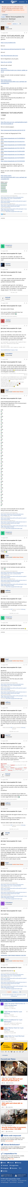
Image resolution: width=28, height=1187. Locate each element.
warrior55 (6, 1037)
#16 (26, 808)
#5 (26, 325)
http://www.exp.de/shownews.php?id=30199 (13, 130)
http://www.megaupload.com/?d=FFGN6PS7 (13, 157)
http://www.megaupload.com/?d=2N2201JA (12, 141)
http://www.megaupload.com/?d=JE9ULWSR (13, 151)
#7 (26, 395)
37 (3, 1107)
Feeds (4, 1162)
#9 (26, 561)
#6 (26, 359)
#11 (26, 622)
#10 (26, 596)
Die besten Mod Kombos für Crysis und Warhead (15, 1004)
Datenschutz (20, 1182)
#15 (26, 779)
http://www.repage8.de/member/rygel (14, 211)
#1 (26, 32)
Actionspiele (11, 1006)
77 (3, 1131)
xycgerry (6, 1015)
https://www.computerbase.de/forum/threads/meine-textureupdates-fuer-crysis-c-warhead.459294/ (12, 198)
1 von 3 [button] (9, 23)
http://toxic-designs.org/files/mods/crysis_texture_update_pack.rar (14, 70)
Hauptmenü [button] (3, 2)
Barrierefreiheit (13, 1182)
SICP (11, 609)
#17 (26, 838)
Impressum (3, 1180)
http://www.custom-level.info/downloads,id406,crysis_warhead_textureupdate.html (14, 81)
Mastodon (14, 1168)
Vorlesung (23, 609)
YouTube (5, 1171)
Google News (14, 1165)
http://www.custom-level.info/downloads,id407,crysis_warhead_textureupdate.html (14, 177)
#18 (26, 868)
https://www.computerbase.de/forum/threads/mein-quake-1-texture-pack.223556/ (14, 201)
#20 (26, 964)
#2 (26, 251)
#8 (26, 537)
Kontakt (8, 1180)
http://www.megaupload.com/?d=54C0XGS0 (13, 161)
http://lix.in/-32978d (6, 62)
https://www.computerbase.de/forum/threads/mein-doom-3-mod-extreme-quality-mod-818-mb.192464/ (14, 205)
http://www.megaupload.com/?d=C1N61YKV (13, 148)
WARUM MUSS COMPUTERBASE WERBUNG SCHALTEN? (13, 955)
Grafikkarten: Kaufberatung (16, 1023)
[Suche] (26, 1)
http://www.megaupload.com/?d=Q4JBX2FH (13, 154)
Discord (11, 1162)
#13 (26, 708)
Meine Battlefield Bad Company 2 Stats (9, 350)
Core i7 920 (6, 1023)
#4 (26, 303)
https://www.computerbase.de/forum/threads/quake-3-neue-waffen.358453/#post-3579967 (14, 209)
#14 (26, 741)
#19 (26, 908)
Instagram (5, 1168)
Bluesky (19, 1162)
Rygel (3, 21)
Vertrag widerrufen (22, 1180)
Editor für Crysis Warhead (16, 1036)
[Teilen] (24, 33)
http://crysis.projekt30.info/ (8, 42)
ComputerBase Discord (18, 10)
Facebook (5, 1165)
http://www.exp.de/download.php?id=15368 (13, 49)
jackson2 (6, 1006)
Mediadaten (14, 1180)
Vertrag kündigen (5, 1182)
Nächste (15, 23)
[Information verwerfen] (25, 7)
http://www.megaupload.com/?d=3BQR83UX (13, 138)
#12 (26, 664)
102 (4, 1083)
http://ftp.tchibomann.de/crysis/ (9, 55)
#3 (26, 269)
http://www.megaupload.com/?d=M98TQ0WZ (13, 145)
